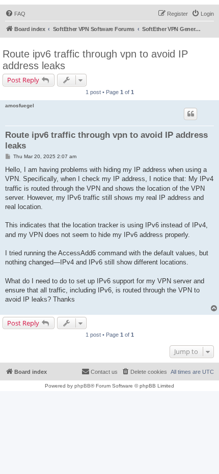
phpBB (82, 386)
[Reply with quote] (190, 114)
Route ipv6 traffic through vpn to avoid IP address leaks (95, 59)
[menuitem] (15, 14)
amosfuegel (19, 105)
